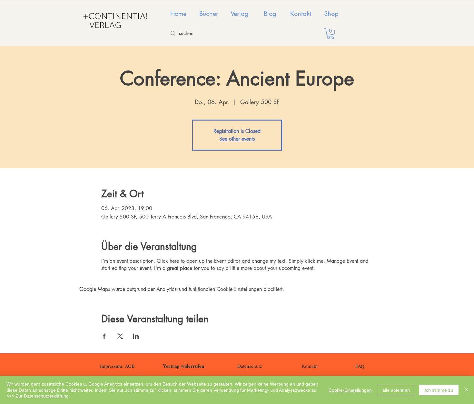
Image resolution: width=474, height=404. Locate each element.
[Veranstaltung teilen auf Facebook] (104, 336)
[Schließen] (466, 390)
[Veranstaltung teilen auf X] (120, 336)
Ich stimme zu (439, 390)
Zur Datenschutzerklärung (42, 396)
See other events (237, 138)
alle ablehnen (396, 390)
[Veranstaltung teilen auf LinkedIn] (136, 336)
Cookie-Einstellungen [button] (350, 390)
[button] (330, 33)
